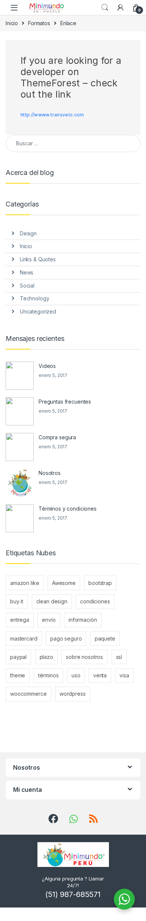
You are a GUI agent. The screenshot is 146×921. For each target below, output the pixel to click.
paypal (18, 657)
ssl (119, 657)
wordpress (73, 693)
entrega (19, 620)
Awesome (64, 583)
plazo (46, 657)
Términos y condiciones (68, 508)
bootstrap (100, 583)
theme (17, 675)
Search (105, 7)
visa (124, 675)
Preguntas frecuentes (65, 401)
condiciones (95, 601)
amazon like (24, 583)
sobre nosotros (84, 657)
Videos (47, 366)
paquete (105, 638)
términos (48, 675)
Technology (34, 298)
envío (48, 620)
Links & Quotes (38, 259)
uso (76, 675)
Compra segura (57, 437)
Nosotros (50, 473)
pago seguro (66, 638)
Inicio (12, 23)
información (83, 620)
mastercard (23, 638)
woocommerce (28, 693)
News (26, 272)
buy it (16, 601)
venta (100, 675)
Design (28, 233)
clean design (51, 601)
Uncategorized (38, 311)
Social (27, 285)
